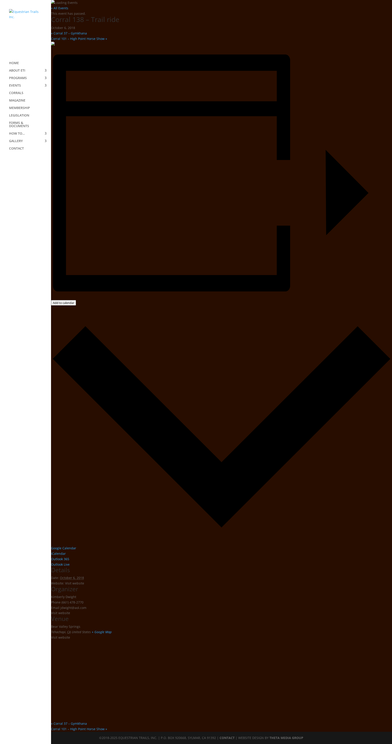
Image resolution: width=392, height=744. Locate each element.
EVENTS (15, 85)
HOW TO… (17, 134)
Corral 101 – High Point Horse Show (79, 38)
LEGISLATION (19, 115)
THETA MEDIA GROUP (286, 738)
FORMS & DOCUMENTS (19, 124)
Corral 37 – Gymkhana (69, 33)
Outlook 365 (60, 559)
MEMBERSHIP (19, 108)
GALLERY (16, 141)
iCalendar (58, 553)
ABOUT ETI (17, 71)
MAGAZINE (17, 100)
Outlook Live (60, 564)
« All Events (59, 8)
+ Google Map (102, 632)
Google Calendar (63, 548)
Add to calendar (63, 303)
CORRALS (16, 93)
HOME (14, 63)
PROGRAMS (18, 78)
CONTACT (16, 148)
